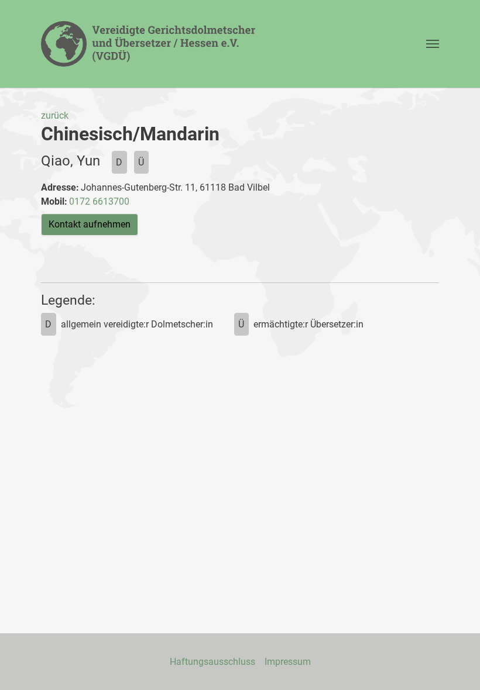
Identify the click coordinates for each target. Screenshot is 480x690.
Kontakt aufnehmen (90, 224)
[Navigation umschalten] (432, 44)
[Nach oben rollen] (454, 664)
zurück (54, 115)
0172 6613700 (99, 201)
